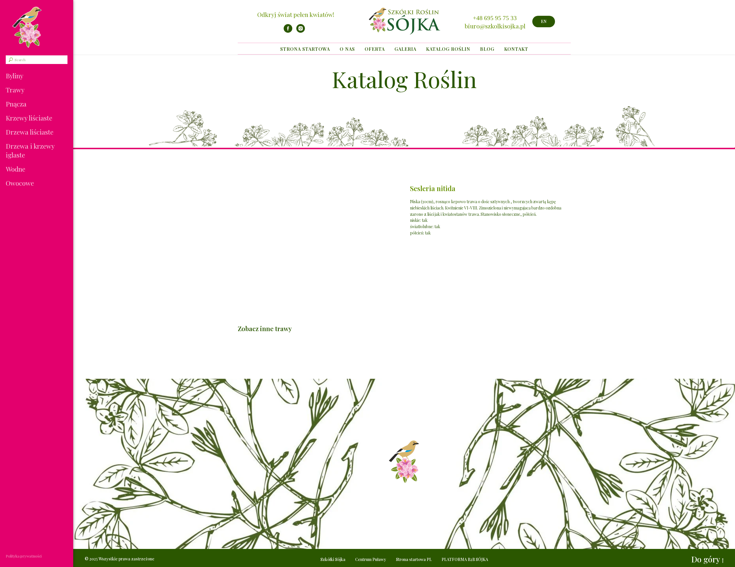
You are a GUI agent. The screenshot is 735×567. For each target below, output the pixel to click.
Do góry (705, 559)
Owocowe (20, 182)
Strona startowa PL (414, 559)
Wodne (15, 168)
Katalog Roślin (448, 49)
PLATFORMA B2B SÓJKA (465, 559)
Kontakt (516, 49)
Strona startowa (305, 49)
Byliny (14, 75)
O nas (347, 49)
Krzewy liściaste (29, 117)
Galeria (405, 49)
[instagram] (300, 31)
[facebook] (288, 31)
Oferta (375, 49)
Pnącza (16, 103)
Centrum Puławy (370, 559)
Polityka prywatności (24, 556)
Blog (487, 49)
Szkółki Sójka (332, 559)
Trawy (15, 89)
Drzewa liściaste (29, 131)
